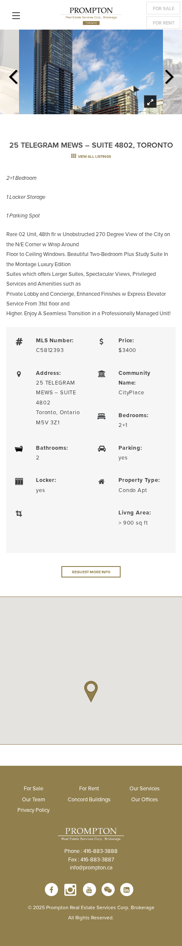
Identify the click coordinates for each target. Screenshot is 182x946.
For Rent (163, 22)
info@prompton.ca (91, 867)
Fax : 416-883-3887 (91, 859)
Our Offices (144, 799)
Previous (12, 74)
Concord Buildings (89, 799)
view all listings (94, 156)
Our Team (33, 799)
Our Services (145, 788)
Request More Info (91, 572)
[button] (91, 691)
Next (169, 74)
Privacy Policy (33, 810)
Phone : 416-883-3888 (91, 851)
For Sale (163, 8)
